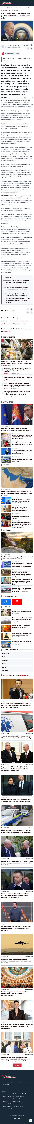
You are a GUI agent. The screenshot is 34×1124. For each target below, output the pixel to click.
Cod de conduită (5, 1084)
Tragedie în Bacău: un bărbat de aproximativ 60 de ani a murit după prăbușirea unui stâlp (16, 737)
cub (24, 324)
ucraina (24, 321)
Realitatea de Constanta (7, 1103)
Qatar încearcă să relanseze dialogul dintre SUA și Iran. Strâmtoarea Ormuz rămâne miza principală (16, 493)
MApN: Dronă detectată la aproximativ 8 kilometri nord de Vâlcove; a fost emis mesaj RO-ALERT (16, 961)
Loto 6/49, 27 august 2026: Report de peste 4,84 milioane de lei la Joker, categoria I (18, 289)
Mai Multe (17, 1065)
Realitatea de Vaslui (15, 1109)
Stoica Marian (29, 956)
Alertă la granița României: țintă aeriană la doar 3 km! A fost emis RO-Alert (19, 294)
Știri (8, 7)
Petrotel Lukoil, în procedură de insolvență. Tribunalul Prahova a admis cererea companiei (22, 589)
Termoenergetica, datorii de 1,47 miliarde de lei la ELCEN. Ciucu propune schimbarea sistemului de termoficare (16, 895)
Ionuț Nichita (29, 701)
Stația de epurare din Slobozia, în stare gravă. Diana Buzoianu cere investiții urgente (18, 300)
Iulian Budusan (29, 989)
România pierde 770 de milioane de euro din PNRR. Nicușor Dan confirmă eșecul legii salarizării (22, 565)
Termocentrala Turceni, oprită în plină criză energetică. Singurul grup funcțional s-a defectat (17, 370)
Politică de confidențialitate (23, 1082)
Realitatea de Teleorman (18, 1106)
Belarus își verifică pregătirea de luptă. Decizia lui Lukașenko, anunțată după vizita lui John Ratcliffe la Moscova (17, 863)
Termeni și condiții (11, 1082)
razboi (18, 324)
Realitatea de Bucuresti (18, 1098)
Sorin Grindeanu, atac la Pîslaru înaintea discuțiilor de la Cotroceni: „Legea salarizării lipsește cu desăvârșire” (17, 385)
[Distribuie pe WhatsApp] (27, 48)
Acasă (4, 7)
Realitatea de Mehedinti (18, 46)
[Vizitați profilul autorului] (2, 46)
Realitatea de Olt (5, 1109)
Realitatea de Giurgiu (6, 1106)
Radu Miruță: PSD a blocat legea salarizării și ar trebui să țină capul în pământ (21, 501)
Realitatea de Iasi (20, 1096)
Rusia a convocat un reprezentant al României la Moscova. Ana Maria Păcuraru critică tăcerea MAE (17, 1026)
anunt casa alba (15, 321)
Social (5, 381)
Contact (3, 1082)
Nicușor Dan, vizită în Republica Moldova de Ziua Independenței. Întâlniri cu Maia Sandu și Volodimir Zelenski (22, 525)
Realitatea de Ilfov (6, 1101)
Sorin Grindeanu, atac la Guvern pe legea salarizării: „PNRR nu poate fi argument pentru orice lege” (22, 582)
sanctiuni (11, 324)
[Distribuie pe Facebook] (31, 45)
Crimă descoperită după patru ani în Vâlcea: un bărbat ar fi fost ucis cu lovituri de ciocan (16, 831)
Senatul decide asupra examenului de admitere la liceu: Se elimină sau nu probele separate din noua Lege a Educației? (15, 1059)
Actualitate (13, 7)
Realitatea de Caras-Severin (8, 1096)
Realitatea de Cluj (18, 1103)
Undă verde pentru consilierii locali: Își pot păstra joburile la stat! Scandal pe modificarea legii (15, 993)
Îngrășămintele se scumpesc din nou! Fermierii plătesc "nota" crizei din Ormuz (17, 558)
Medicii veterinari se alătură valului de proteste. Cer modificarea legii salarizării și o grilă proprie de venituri (21, 573)
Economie (4, 365)
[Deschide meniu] (31, 3)
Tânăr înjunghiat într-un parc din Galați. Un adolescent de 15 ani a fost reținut (22, 459)
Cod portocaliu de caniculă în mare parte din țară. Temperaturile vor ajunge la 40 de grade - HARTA (18, 377)
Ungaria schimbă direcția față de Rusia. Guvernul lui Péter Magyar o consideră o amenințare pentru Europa (14, 769)
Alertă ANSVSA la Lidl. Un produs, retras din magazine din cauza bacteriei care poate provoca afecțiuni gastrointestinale (17, 392)
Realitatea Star (24, 1093)
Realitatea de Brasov (6, 1098)
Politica (6, 388)
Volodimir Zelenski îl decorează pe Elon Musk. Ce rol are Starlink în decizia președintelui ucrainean (16, 928)
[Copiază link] (27, 45)
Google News (7, 331)
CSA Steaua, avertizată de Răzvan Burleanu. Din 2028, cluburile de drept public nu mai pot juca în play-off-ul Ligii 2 (16, 705)
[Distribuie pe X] (31, 48)
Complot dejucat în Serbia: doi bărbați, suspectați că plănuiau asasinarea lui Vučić (17, 282)
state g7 (4, 321)
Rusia (3, 324)
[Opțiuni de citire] (30, 1120)
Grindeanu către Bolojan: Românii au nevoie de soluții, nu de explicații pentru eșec (21, 509)
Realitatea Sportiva (14, 1093)
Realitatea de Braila (16, 1101)
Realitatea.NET (5, 1093)
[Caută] (26, 3)
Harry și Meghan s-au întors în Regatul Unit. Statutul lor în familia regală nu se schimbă (16, 800)
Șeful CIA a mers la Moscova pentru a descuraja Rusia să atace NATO (20, 516)
